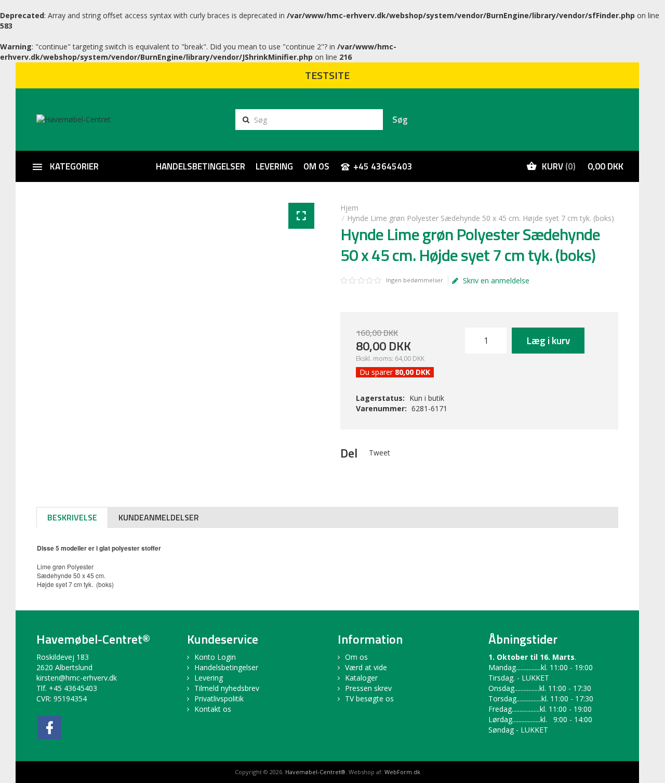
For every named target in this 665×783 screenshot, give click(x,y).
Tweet (379, 453)
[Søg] (400, 119)
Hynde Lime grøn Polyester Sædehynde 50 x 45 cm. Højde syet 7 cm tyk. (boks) (480, 218)
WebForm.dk (402, 772)
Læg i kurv (548, 340)
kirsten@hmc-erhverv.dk (76, 678)
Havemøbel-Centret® (315, 772)
